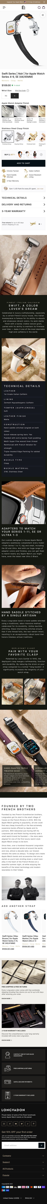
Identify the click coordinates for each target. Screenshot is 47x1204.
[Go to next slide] (23, 223)
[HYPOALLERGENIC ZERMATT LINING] (35, 760)
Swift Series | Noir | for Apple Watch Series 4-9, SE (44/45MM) (23, 75)
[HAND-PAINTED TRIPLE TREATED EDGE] (23, 733)
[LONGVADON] (23, 7)
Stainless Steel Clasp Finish (15, 128)
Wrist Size (7, 90)
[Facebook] (10, 1123)
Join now (40, 189)
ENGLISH (28, 1198)
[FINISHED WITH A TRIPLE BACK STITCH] (4, 741)
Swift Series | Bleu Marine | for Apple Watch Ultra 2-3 (30, 938)
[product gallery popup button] (42, 15)
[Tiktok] (27, 1123)
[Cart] (43, 7)
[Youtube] (16, 1123)
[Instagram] (4, 1123)
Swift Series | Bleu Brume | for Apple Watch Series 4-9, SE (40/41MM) (10, 939)
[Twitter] (22, 1123)
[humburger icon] (4, 7)
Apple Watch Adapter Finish (15, 103)
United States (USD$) (11, 1198)
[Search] (39, 7)
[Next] (44, 112)
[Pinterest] (33, 1123)
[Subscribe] (41, 1145)
